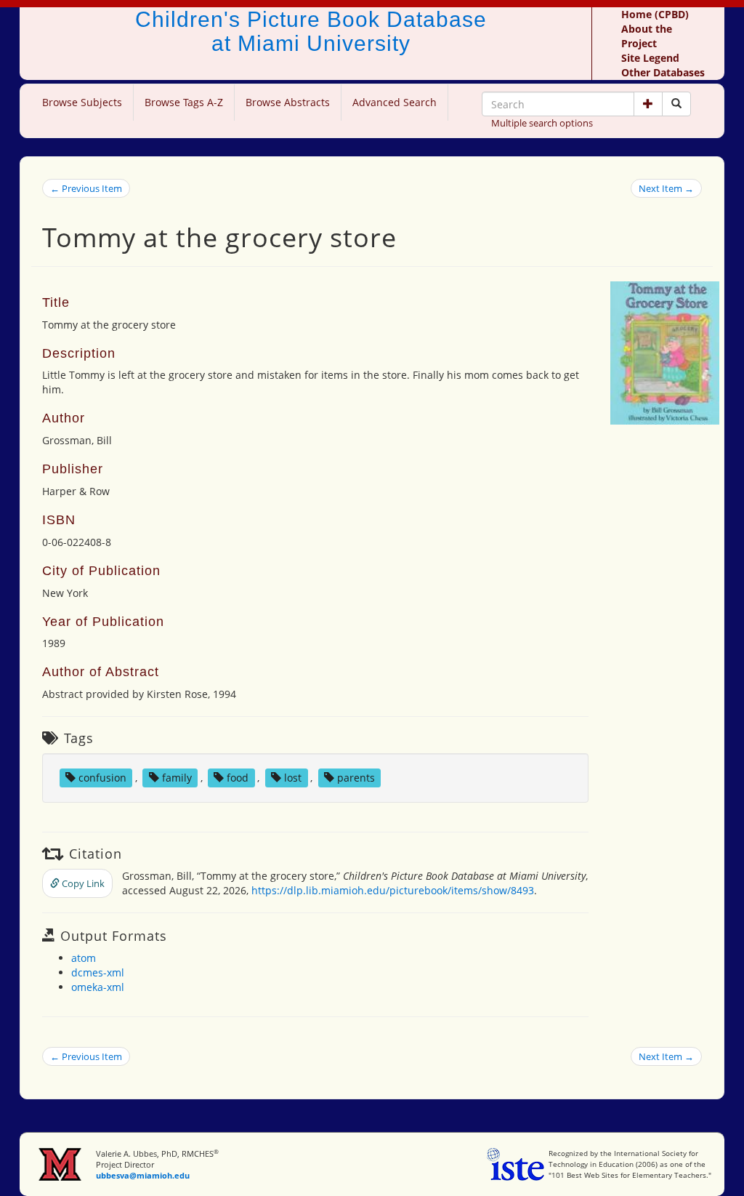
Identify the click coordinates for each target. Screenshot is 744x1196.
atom (83, 958)
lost (293, 777)
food (237, 777)
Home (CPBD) (655, 14)
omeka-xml (97, 987)
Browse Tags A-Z (184, 102)
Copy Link (82, 883)
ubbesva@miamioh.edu (143, 1175)
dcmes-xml (97, 972)
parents (356, 777)
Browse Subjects (82, 102)
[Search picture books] (676, 104)
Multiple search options (542, 122)
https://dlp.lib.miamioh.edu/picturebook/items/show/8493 (392, 890)
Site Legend (650, 58)
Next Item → (666, 188)
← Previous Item (86, 188)
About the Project (646, 36)
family (177, 777)
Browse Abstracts (288, 102)
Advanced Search (394, 102)
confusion (102, 777)
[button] (648, 104)
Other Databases (663, 72)
